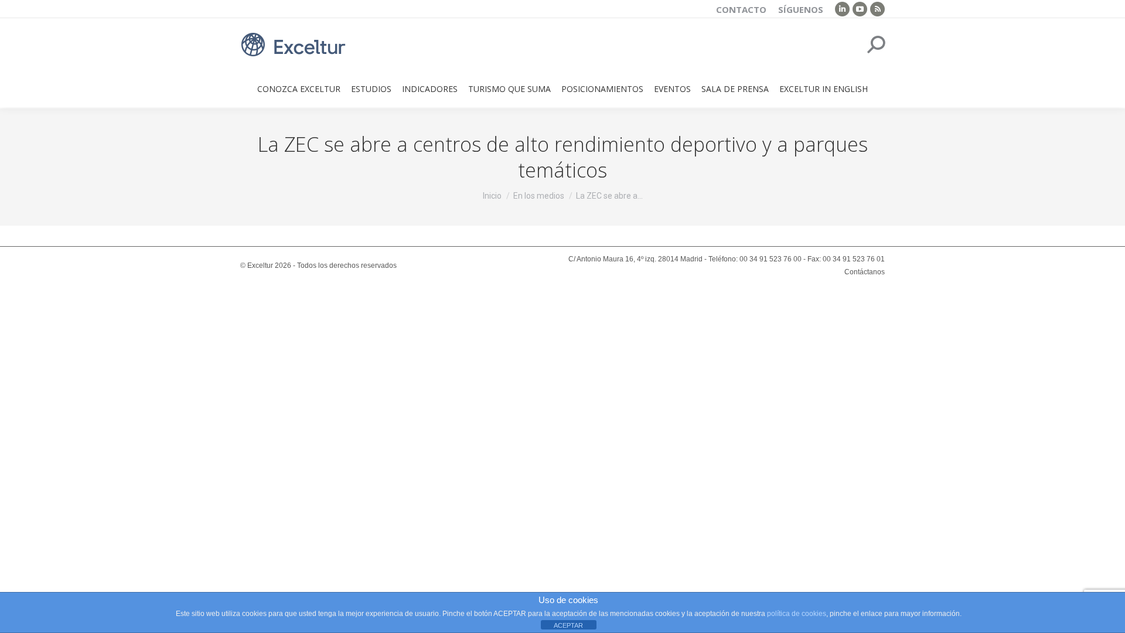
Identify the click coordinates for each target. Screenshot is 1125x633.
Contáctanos (864, 272)
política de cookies (796, 614)
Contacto (741, 9)
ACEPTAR (568, 625)
